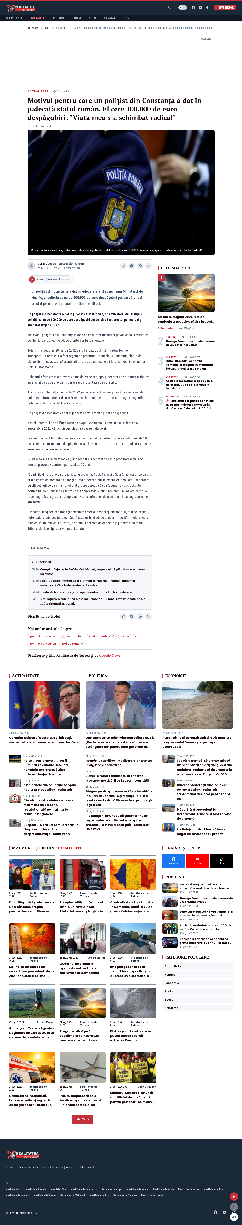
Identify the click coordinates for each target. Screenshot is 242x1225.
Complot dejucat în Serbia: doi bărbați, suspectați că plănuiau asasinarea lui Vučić (92, 571)
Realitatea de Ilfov (213, 1189)
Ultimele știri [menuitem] (15, 18)
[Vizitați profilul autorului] (31, 266)
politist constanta (43, 643)
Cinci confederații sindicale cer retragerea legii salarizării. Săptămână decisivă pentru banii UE (204, 792)
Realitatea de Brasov (45, 1195)
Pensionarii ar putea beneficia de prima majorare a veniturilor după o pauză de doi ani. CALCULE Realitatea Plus (190, 406)
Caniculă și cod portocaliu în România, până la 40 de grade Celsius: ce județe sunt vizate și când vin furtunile (131, 911)
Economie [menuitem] (77, 18)
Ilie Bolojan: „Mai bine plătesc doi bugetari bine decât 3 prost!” (203, 831)
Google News (109, 655)
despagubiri (74, 636)
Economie (172, 356)
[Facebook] (193, 7)
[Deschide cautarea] (170, 7)
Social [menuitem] (93, 18)
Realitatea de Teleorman (84, 1189)
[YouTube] (200, 7)
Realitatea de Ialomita (152, 1195)
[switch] (182, 7)
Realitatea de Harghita (17, 1195)
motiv (125, 636)
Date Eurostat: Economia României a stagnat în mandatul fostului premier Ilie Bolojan (189, 364)
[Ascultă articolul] (234, 1196)
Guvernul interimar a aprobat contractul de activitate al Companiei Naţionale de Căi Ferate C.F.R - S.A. (79, 973)
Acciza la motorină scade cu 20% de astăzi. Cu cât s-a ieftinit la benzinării (189, 384)
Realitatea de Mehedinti (72, 1195)
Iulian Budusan (146, 1086)
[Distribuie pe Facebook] (131, 265)
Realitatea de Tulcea (67, 264)
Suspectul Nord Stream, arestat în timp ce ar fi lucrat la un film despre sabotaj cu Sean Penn (51, 829)
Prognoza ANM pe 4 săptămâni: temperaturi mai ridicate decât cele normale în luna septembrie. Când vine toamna (82, 1040)
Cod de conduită (85, 1167)
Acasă (34, 27)
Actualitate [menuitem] (38, 18)
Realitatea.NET (14, 1189)
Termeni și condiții (28, 1167)
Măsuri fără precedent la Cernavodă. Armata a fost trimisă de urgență (204, 814)
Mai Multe (83, 1119)
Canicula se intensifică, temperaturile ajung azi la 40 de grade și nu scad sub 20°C (30, 1103)
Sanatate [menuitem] (110, 18)
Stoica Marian (97, 957)
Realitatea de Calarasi (125, 1195)
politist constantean (44, 636)
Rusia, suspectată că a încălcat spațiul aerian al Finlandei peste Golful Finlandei (80, 1103)
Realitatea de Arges (112, 1189)
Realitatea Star (59, 1189)
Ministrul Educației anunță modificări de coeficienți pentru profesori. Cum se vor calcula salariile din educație (133, 1102)
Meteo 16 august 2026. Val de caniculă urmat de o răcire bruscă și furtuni (185, 321)
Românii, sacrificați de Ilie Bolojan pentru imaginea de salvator (119, 762)
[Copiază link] (123, 265)
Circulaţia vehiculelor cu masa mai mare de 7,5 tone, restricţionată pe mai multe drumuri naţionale (93, 601)
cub (137, 636)
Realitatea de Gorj (99, 1195)
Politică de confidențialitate (57, 1167)
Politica (171, 336)
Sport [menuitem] (127, 18)
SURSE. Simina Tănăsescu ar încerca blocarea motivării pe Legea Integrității (117, 778)
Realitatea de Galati (163, 1189)
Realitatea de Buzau (188, 1189)
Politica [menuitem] (58, 18)
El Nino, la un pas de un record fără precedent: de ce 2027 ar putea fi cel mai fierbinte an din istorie (31, 974)
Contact (10, 1167)
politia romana (72, 643)
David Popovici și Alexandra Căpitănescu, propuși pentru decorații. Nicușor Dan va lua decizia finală (31, 909)
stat (92, 636)
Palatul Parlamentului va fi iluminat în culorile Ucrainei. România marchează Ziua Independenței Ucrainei (87, 583)
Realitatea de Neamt (138, 1189)
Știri (47, 27)
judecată (108, 636)
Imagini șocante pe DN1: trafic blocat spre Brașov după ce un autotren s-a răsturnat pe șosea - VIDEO (131, 974)
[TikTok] (207, 7)
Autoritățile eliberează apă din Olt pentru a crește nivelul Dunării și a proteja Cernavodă (197, 742)
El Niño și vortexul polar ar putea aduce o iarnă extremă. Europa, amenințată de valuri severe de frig (133, 1040)
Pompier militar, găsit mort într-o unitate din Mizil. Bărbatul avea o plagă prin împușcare (82, 909)
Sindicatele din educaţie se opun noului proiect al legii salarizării (87, 592)
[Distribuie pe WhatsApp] (140, 265)
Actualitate (62, 27)
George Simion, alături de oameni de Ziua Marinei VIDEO (190, 343)
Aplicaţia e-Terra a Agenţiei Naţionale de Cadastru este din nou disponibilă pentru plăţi (31, 1035)
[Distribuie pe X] (148, 265)
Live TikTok (226, 7)
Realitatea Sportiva (36, 1189)
